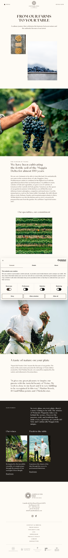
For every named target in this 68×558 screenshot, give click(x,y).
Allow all (55, 296)
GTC (34, 532)
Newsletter (34, 541)
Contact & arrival (34, 525)
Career (34, 539)
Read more (10, 474)
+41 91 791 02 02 (34, 509)
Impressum (34, 534)
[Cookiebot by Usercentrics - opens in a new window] (59, 260)
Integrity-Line (34, 529)
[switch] (25, 289)
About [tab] (56, 265)
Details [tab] (34, 265)
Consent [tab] (11, 265)
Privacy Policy (34, 536)
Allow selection (34, 296)
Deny (12, 296)
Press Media (34, 527)
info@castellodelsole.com (34, 510)
